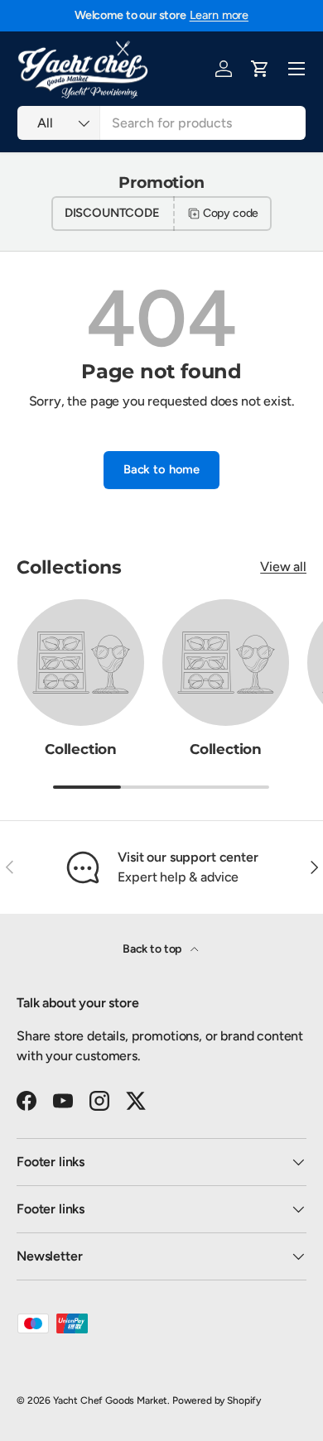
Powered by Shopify (216, 1400)
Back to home (161, 469)
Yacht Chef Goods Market (110, 1400)
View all (283, 566)
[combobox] (161, 123)
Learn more (219, 14)
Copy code (231, 213)
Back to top (153, 949)
